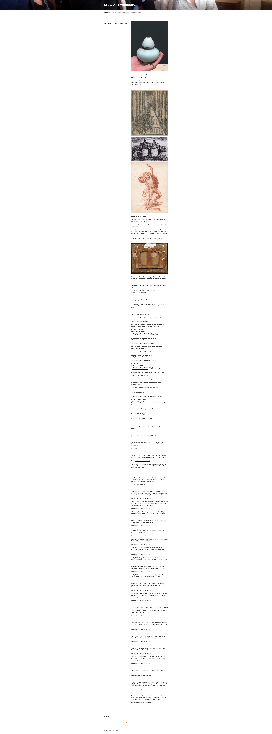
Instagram (107, 722)
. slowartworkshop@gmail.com (140, 321)
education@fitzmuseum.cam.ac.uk (144, 615)
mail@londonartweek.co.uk (142, 461)
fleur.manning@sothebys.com (140, 369)
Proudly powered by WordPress (111, 730)
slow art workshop (120, 5)
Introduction (107, 12)
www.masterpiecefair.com (138, 484)
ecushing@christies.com (138, 334)
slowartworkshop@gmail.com (143, 498)
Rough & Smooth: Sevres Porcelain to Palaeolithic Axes (127, 12)
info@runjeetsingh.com (151, 403)
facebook (107, 716)
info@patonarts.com (140, 449)
